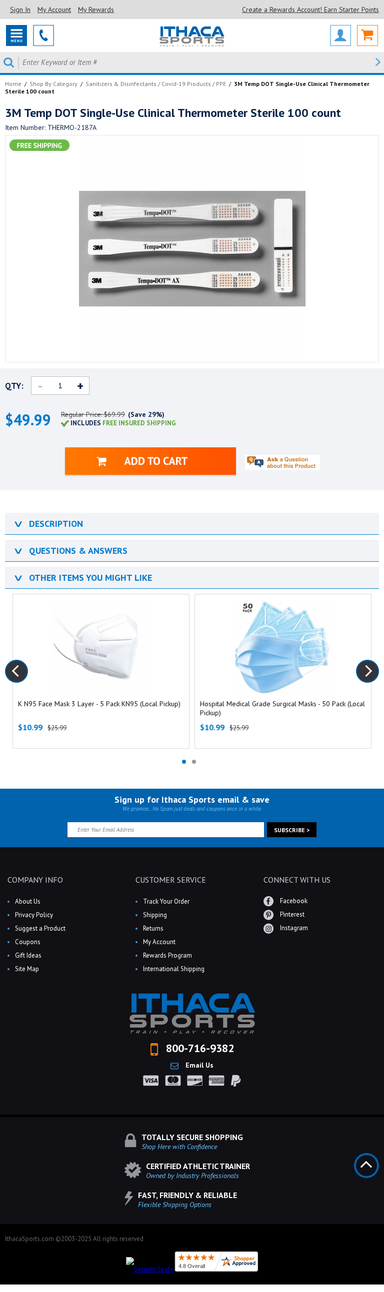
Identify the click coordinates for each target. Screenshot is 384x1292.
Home (13, 83)
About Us (27, 901)
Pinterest (291, 914)
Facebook (293, 901)
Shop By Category (54, 83)
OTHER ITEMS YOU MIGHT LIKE (82, 577)
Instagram (293, 928)
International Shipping (173, 969)
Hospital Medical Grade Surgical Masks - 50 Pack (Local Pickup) (282, 708)
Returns (153, 928)
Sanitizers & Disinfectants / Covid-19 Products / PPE (156, 83)
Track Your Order (166, 901)
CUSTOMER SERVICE (171, 880)
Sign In (20, 9)
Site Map (27, 969)
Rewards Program (167, 955)
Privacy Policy (34, 915)
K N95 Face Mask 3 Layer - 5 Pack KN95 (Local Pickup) (99, 703)
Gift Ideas (28, 955)
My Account (54, 9)
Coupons (27, 942)
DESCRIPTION (47, 523)
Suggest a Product (40, 928)
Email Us (199, 1065)
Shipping (155, 915)
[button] (383, 1291)
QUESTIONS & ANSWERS (70, 550)
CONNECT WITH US (297, 880)
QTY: (14, 385)
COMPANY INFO (35, 880)
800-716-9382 (198, 1048)
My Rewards (96, 9)
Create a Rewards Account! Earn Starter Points (310, 9)
